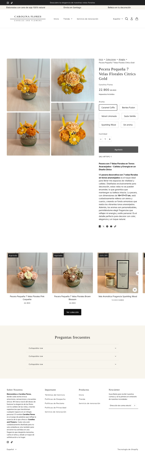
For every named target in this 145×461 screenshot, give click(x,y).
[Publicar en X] (103, 226)
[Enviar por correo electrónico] (111, 226)
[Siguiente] (138, 273)
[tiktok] (12, 2)
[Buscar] (126, 18)
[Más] (110, 139)
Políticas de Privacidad (55, 408)
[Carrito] (136, 18)
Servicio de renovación (55, 412)
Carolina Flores (106, 85)
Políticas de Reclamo (54, 403)
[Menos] (101, 139)
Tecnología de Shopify (128, 449)
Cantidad (103, 134)
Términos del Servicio (55, 395)
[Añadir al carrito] (135, 290)
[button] (115, 226)
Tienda (82, 399)
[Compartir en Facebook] (100, 226)
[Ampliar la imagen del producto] (28, 85)
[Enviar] (135, 405)
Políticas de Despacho (55, 399)
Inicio (101, 59)
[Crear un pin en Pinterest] (107, 226)
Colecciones (111, 59)
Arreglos (122, 59)
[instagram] (8, 2)
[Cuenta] (131, 18)
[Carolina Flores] (28, 19)
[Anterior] (7, 273)
